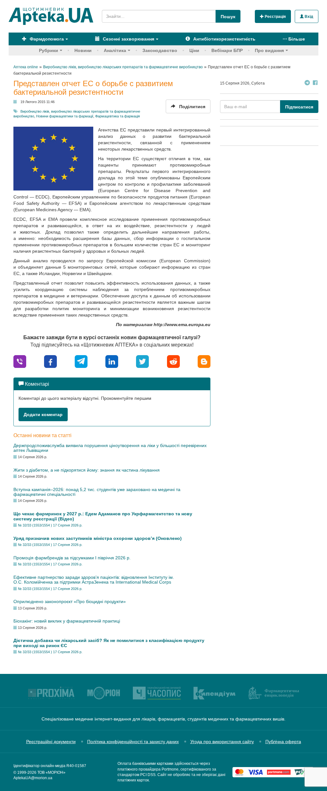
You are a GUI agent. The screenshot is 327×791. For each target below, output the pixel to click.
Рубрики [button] (48, 50)
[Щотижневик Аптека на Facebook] (315, 83)
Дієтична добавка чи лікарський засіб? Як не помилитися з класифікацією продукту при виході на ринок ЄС (108, 643)
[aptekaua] (204, 361)
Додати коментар (43, 414)
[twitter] (142, 361)
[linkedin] (111, 361)
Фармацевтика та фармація (117, 116)
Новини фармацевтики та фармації (64, 116)
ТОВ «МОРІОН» (51, 772)
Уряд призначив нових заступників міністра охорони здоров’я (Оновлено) (97, 538)
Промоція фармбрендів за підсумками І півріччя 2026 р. (72, 557)
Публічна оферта (283, 741)
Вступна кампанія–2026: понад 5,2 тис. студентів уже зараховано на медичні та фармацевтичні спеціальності (96, 492)
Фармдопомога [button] (46, 38)
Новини (83, 50)
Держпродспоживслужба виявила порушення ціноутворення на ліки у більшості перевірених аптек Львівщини (110, 448)
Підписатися (299, 106)
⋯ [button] (294, 38)
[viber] (19, 361)
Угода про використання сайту (222, 741)
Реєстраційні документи (51, 741)
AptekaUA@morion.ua (32, 778)
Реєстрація (275, 16)
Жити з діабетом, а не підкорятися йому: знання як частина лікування (86, 470)
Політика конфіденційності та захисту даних (133, 741)
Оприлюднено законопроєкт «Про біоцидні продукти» (69, 601)
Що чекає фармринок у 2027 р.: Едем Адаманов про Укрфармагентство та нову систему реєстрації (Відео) (102, 516)
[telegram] (81, 361)
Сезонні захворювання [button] (128, 38)
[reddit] (173, 361)
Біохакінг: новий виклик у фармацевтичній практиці (66, 620)
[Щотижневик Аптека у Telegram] (307, 83)
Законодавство (159, 50)
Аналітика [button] (115, 50)
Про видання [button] (269, 50)
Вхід (308, 16)
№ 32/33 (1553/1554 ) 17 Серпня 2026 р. (50, 525)
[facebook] (50, 361)
